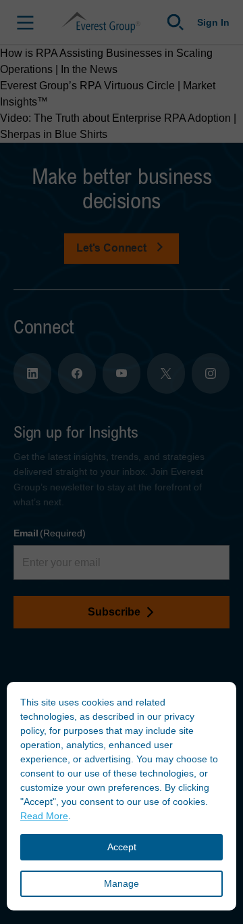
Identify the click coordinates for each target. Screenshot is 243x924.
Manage (121, 883)
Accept (121, 846)
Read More (44, 815)
